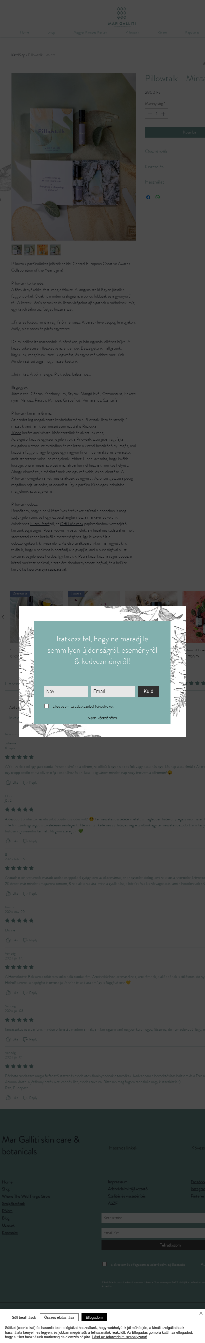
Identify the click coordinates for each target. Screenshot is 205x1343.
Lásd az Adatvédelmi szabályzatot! (119, 1336)
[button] (173, 615)
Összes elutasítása (59, 1317)
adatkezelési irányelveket (94, 706)
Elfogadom (94, 1317)
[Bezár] (201, 1313)
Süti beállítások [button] (24, 1317)
